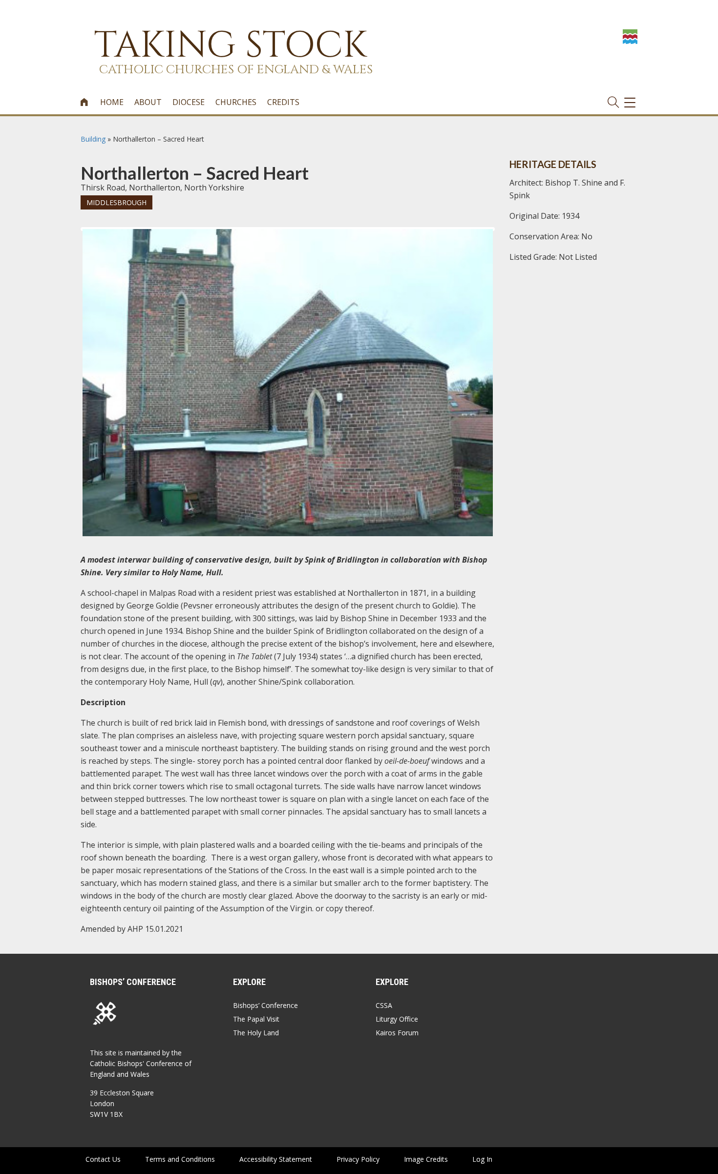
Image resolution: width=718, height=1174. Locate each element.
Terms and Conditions (180, 1159)
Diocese (188, 102)
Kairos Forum (397, 1032)
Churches (235, 102)
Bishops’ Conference (265, 1005)
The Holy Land (256, 1032)
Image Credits (426, 1159)
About (148, 102)
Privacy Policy (358, 1159)
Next (508, 238)
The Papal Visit (256, 1019)
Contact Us (103, 1159)
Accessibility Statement (275, 1159)
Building (93, 139)
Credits (283, 102)
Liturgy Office (397, 1019)
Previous (68, 238)
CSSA (384, 1005)
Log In (482, 1159)
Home (112, 102)
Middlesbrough (116, 202)
